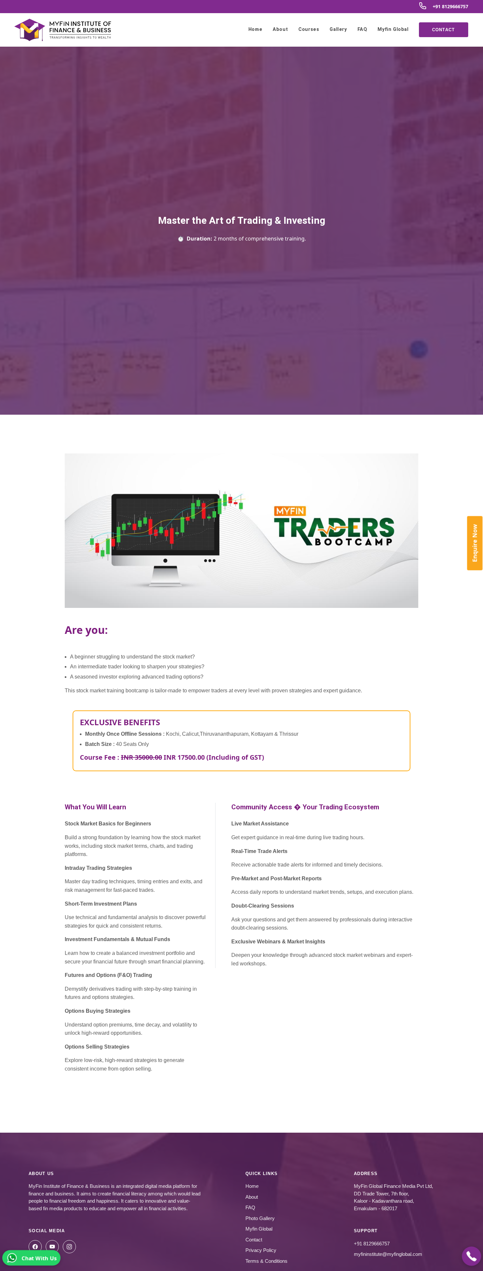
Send (241, 711)
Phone (175, 640)
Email (174, 608)
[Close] (315, 554)
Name (174, 575)
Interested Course (191, 673)
